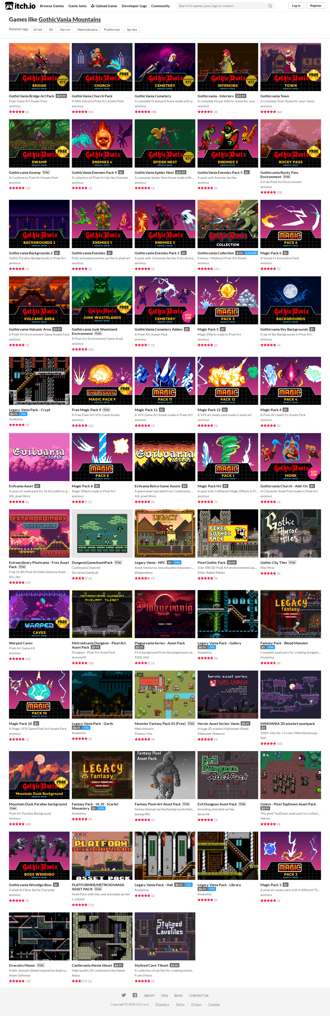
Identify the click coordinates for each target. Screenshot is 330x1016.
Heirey (265, 818)
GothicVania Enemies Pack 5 (220, 172)
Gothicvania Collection (216, 253)
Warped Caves (21, 643)
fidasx (76, 975)
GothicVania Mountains (70, 19)
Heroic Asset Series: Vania (218, 723)
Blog (178, 995)
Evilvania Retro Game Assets (157, 486)
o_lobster (78, 899)
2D (51, 29)
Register (316, 5)
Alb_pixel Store (19, 496)
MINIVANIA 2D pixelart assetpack (287, 723)
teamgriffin (142, 814)
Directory (162, 1004)
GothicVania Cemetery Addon (159, 329)
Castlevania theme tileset (92, 965)
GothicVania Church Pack (92, 96)
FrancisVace (143, 975)
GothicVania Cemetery (153, 96)
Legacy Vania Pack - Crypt (29, 410)
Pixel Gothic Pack (212, 562)
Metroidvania (87, 29)
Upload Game (106, 6)
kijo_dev (14, 577)
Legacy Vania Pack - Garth (92, 723)
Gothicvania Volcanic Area (30, 329)
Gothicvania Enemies (88, 253)
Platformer (112, 29)
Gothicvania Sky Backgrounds (284, 329)
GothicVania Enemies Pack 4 (94, 172)
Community (160, 6)
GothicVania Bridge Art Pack (31, 96)
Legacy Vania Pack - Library (219, 885)
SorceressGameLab (85, 572)
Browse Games (52, 6)
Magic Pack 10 (20, 723)
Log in (296, 5)
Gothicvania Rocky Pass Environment (279, 174)
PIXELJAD (142, 657)
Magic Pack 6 (270, 253)
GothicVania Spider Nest (154, 172)
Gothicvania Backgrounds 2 (31, 253)
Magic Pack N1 (209, 486)
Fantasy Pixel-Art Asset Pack (158, 804)
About (149, 995)
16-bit (37, 29)
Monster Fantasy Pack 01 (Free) (160, 723)
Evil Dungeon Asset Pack (217, 804)
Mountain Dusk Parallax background (38, 804)
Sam (263, 738)
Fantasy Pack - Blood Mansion (284, 643)
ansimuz (14, 106)
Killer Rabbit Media (211, 572)
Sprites (132, 29)
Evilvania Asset (21, 486)
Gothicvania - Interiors (216, 96)
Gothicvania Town (274, 96)
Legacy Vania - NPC (150, 562)
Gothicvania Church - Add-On (284, 486)
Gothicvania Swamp (25, 172)
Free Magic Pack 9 (86, 410)
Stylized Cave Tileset (151, 965)
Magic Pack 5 (208, 329)
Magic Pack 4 (270, 410)
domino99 (79, 657)
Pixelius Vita (143, 733)
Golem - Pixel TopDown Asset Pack (288, 804)
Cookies (214, 1004)
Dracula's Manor (22, 965)
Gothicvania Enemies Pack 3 (157, 253)
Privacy (196, 1004)
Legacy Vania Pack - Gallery (219, 643)
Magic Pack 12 (209, 410)
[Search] (270, 5)
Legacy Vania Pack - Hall (154, 885)
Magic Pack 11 (146, 410)
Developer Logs (134, 6)
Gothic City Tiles (273, 562)
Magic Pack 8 (82, 486)
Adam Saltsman (20, 975)
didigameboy (144, 572)
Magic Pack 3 (270, 885)
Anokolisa (16, 419)
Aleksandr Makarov (211, 733)
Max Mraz (267, 567)
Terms (180, 1004)
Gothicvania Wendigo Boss (30, 885)
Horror (65, 29)
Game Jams (77, 6)
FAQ (164, 995)
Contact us (199, 995)
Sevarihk (203, 814)
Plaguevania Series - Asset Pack (160, 643)
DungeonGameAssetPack (92, 562)
